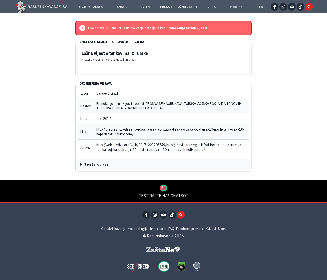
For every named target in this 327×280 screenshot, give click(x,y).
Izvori (144, 7)
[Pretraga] (309, 7)
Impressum (158, 229)
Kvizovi (211, 229)
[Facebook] (274, 7)
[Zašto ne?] (163, 249)
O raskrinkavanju (113, 229)
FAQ (171, 229)
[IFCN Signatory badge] (181, 266)
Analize (123, 7)
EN (261, 7)
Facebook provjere (190, 229)
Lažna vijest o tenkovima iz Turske (115, 53)
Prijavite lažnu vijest (178, 7)
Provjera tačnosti (91, 7)
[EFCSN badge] (164, 266)
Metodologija (138, 229)
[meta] (197, 266)
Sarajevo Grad (107, 93)
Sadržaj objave (96, 164)
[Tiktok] (300, 7)
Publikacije (239, 7)
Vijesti (214, 7)
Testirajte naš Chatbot (163, 195)
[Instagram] (283, 7)
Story (222, 229)
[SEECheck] (138, 266)
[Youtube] (292, 7)
